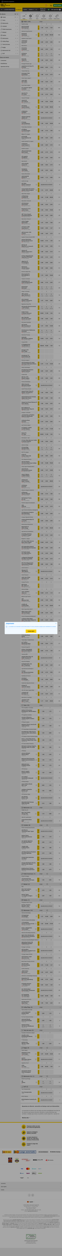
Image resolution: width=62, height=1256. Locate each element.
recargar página (31, 631)
